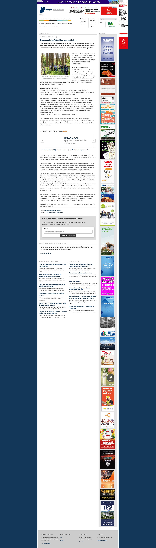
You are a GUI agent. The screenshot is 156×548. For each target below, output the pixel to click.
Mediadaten (92, 20)
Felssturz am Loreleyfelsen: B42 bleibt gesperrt (51, 294)
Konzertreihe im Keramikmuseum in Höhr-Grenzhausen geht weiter (52, 304)
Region (41, 19)
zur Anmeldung (46, 253)
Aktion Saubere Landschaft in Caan (80, 273)
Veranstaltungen (50, 23)
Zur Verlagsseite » (45, 543)
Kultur (65, 19)
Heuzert (48, 33)
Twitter (61, 540)
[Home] (40, 14)
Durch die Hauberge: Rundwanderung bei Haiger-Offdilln (52, 265)
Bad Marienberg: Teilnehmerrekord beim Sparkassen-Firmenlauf (52, 285)
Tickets (101, 23)
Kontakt (91, 26)
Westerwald (44, 26)
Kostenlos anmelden (68, 235)
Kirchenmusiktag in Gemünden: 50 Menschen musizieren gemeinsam (50, 275)
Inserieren (92, 18)
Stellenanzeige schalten (81, 150)
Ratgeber (58, 23)
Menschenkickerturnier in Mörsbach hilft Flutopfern (82, 307)
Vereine (59, 19)
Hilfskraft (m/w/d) (71, 138)
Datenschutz (93, 23)
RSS (61, 537)
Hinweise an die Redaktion (55, 213)
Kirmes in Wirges (74, 281)
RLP (69, 19)
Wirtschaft (53, 19)
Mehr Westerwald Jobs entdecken (54, 150)
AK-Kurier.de (83, 21)
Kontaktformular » (102, 540)
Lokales (41, 23)
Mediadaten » (82, 542)
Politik (47, 19)
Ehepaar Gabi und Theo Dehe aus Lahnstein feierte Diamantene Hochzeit (53, 312)
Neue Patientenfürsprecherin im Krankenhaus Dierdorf (79, 289)
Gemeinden (64, 23)
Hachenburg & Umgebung (53, 210)
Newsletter (82, 25)
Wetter (70, 23)
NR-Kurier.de (83, 23)
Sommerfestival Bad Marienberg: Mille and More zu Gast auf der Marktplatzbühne (82, 297)
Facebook (84, 18)
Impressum (92, 25)
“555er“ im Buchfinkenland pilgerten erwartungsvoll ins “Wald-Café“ (80, 265)
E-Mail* (46, 229)
